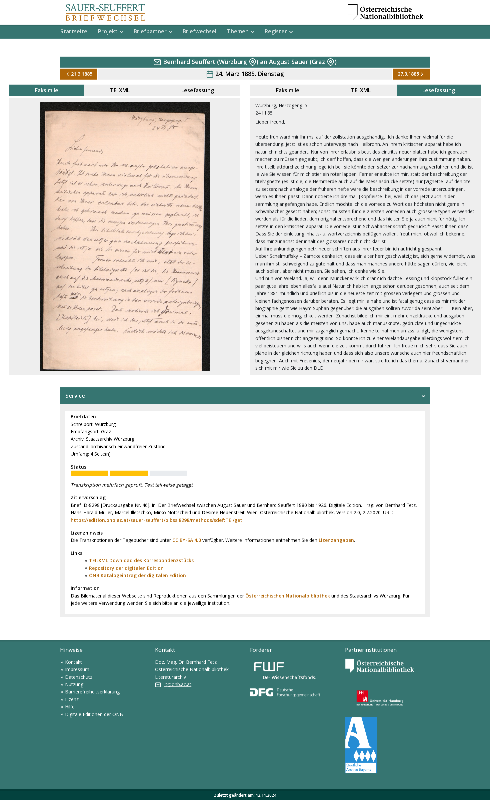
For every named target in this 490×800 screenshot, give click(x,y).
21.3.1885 (81, 74)
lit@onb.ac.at (177, 684)
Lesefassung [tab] (197, 90)
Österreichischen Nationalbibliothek (287, 596)
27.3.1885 (408, 74)
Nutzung (74, 684)
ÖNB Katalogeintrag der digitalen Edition (137, 575)
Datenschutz (78, 677)
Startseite (73, 31)
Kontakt (73, 662)
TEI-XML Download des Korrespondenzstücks (141, 560)
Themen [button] (238, 31)
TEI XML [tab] (120, 90)
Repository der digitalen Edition (126, 568)
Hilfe (70, 706)
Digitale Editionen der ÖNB (94, 714)
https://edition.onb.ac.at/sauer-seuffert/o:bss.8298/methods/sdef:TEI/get (156, 520)
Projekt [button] (108, 31)
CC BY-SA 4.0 (186, 540)
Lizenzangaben (336, 540)
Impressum (77, 669)
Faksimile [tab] (46, 90)
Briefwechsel (199, 31)
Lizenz (72, 699)
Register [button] (276, 31)
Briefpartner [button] (150, 31)
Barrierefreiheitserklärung (92, 691)
